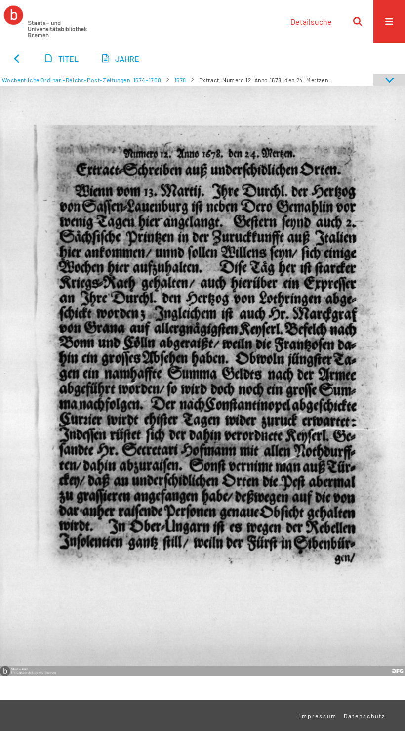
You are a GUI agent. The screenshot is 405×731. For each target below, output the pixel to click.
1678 (180, 79)
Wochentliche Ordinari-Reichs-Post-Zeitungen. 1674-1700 (82, 79)
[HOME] (45, 21)
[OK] (357, 21)
